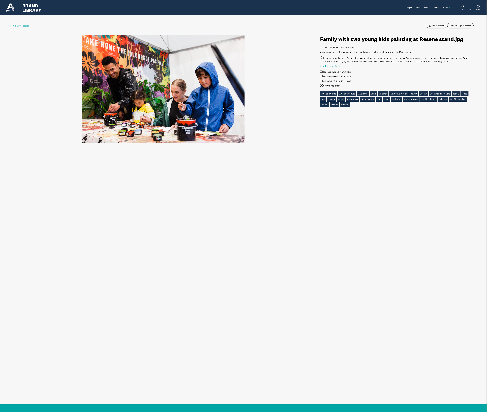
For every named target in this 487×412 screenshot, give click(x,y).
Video (418, 7)
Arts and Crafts (328, 93)
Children (383, 93)
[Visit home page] (23, 7)
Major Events (367, 99)
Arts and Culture (347, 93)
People (324, 104)
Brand (426, 7)
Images (409, 7)
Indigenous (352, 99)
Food (465, 93)
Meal (386, 99)
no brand (396, 99)
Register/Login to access (460, 26)
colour (414, 93)
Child (373, 93)
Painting (443, 99)
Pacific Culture (411, 99)
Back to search (22, 26)
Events (423, 93)
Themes (435, 7)
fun (323, 99)
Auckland (363, 93)
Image (341, 99)
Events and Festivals (440, 93)
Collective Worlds (398, 93)
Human (331, 99)
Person (334, 104)
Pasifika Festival (458, 99)
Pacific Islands (429, 99)
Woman (345, 104)
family (456, 93)
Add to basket (438, 26)
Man (379, 99)
